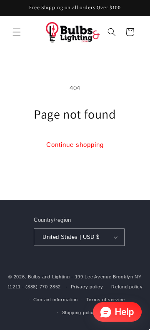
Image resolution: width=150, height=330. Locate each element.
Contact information (55, 299)
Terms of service (105, 299)
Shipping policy (79, 312)
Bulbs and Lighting (49, 276)
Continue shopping (75, 144)
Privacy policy (87, 286)
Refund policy (126, 286)
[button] (17, 32)
